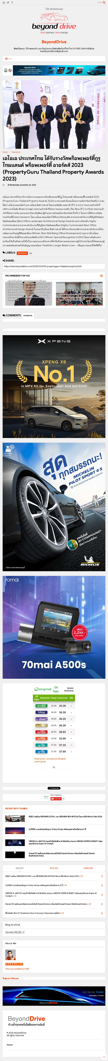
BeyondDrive (54, 41)
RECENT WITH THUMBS (16, 808)
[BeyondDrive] (54, 34)
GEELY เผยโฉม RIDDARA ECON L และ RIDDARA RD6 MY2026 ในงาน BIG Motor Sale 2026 (65, 816)
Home (5, 152)
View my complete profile (17, 969)
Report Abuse (10, 978)
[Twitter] (8, 2)
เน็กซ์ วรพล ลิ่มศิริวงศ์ (14, 964)
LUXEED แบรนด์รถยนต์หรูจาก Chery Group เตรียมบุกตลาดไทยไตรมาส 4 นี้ (57, 829)
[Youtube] (4, 2)
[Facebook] (12, 2)
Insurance (16, 152)
